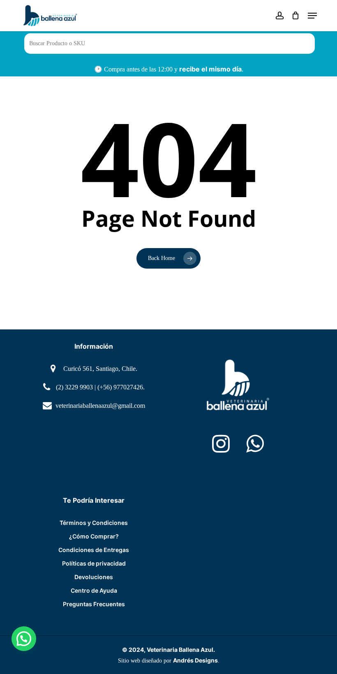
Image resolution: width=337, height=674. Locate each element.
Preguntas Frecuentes (94, 603)
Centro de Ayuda (94, 590)
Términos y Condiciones (94, 522)
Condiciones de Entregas (93, 549)
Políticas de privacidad (94, 563)
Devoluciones (93, 576)
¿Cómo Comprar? (94, 536)
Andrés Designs (195, 660)
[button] (312, 16)
